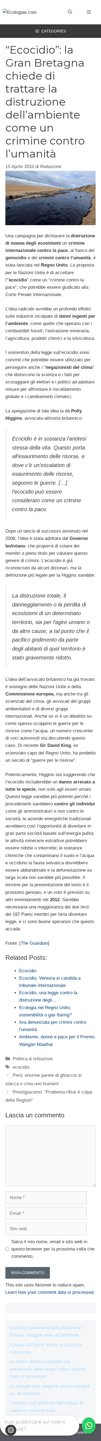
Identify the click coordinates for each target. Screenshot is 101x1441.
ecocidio (21, 1067)
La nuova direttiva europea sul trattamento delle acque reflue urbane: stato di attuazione (47, 1369)
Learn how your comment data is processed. (50, 1292)
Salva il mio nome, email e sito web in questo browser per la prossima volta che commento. (53, 1249)
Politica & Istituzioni (33, 1058)
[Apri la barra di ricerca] (70, 12)
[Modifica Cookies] (10, 1430)
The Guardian (34, 943)
